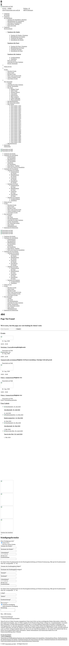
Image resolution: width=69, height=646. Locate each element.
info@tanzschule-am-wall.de (11, 10)
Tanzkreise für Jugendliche (14, 22)
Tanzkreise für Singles (17, 38)
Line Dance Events (12, 78)
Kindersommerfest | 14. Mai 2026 (13, 418)
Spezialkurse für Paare (17, 51)
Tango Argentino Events (13, 77)
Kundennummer (5, 557)
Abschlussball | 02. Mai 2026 (12, 426)
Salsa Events (10, 72)
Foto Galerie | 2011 (16, 128)
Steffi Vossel (14, 90)
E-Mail (3, 593)
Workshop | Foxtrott (6, 347)
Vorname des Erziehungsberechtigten (11, 566)
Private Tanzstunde (12, 63)
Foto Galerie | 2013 (16, 125)
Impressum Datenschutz (32, 641)
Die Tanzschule (8, 81)
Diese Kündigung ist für (7, 541)
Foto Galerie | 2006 (16, 136)
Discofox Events (11, 71)
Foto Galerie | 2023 (16, 110)
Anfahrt (9, 83)
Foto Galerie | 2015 (16, 122)
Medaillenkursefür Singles (15, 175)
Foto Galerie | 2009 (16, 131)
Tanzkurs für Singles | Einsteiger (19, 35)
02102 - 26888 (6, 8)
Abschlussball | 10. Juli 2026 (12, 410)
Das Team (10, 87)
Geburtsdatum (5, 552)
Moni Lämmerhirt (15, 99)
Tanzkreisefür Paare (13, 192)
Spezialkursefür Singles (14, 181)
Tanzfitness (14, 59)
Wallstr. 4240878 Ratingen (28, 9)
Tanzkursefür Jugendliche (8, 17)
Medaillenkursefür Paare (15, 189)
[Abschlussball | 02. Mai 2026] (12, 423)
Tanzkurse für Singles (13, 32)
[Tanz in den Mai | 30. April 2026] (13, 431)
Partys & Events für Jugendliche (15, 167)
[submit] (1, 534)
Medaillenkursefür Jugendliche (11, 160)
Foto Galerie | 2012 (16, 127)
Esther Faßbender (15, 98)
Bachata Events (11, 74)
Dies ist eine (4, 603)
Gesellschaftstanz (15, 57)
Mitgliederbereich (12, 143)
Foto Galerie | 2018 (16, 118)
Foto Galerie (10, 104)
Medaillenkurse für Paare (17, 48)
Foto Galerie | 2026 (16, 106)
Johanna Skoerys (15, 92)
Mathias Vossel (15, 89)
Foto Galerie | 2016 (16, 121)
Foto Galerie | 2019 (16, 116)
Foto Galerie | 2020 (16, 115)
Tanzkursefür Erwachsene (8, 27)
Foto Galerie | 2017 (16, 119)
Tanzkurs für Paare (29, 639)
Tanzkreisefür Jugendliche (11, 163)
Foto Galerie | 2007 (16, 134)
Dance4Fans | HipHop (13, 24)
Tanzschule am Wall (6, 638)
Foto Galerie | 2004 (16, 139)
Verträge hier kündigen (7, 532)
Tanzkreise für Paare (16, 49)
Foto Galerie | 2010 (16, 130)
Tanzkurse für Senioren (14, 54)
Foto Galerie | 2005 (16, 137)
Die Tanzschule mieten (13, 102)
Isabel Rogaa (14, 95)
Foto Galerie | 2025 (16, 107)
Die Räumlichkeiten (12, 101)
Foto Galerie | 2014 (16, 124)
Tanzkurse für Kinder (9, 153)
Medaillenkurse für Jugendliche (15, 21)
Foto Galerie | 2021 (16, 113)
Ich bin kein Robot (6, 634)
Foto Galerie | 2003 (16, 140)
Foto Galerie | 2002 (16, 142)
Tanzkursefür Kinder (7, 14)
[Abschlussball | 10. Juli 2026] (12, 406)
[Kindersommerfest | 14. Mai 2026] (13, 414)
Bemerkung (4, 607)
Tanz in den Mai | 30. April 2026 (13, 434)
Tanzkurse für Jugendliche (11, 155)
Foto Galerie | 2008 (16, 133)
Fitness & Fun (8, 66)
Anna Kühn (14, 93)
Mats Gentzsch (15, 96)
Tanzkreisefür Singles (13, 178)
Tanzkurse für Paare (13, 43)
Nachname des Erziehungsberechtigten (11, 569)
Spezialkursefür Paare (14, 195)
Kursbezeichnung (6, 599)
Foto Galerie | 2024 (16, 109)
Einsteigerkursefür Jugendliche (11, 157)
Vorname (3, 573)
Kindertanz (14, 638)
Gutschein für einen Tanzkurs (15, 62)
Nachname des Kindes (7, 549)
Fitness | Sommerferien (7, 377)
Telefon (3, 596)
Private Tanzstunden (12, 86)
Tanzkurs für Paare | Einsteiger (19, 46)
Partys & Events (11, 25)
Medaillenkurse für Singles (18, 37)
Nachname (4, 576)
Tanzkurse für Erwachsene (11, 169)
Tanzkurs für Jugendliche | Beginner (17, 19)
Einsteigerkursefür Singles (15, 172)
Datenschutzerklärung (7, 617)
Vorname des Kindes (6, 546)
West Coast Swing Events (14, 75)
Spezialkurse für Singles (17, 40)
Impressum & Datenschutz (11, 227)
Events (6, 69)
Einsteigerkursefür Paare (15, 186)
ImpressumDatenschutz (7, 145)
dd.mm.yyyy (4, 556)
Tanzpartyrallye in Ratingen (9, 360)
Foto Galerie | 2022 (16, 112)
